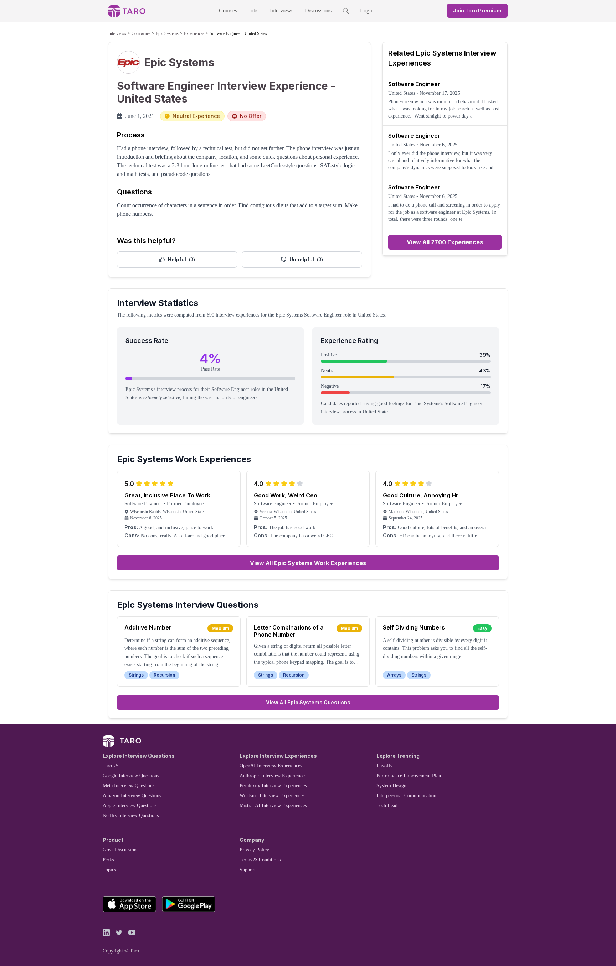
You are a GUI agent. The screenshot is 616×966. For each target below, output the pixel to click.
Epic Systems (167, 33)
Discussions (318, 10)
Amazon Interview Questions (132, 795)
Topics (109, 869)
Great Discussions (120, 849)
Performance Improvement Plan (408, 775)
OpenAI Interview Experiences (271, 765)
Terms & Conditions (260, 859)
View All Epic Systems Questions (308, 702)
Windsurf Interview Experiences (272, 795)
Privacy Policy (254, 849)
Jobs (253, 10)
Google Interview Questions (131, 775)
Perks (108, 859)
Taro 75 (110, 765)
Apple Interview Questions (129, 805)
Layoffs (384, 765)
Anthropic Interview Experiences (273, 775)
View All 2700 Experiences (445, 242)
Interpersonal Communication (406, 795)
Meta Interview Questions (128, 785)
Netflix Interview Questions (131, 815)
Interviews (281, 10)
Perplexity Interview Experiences (273, 785)
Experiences (194, 33)
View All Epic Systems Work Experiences (308, 562)
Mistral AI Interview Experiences (273, 805)
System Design (391, 785)
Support (248, 869)
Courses (228, 10)
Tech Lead (386, 805)
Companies (141, 33)
